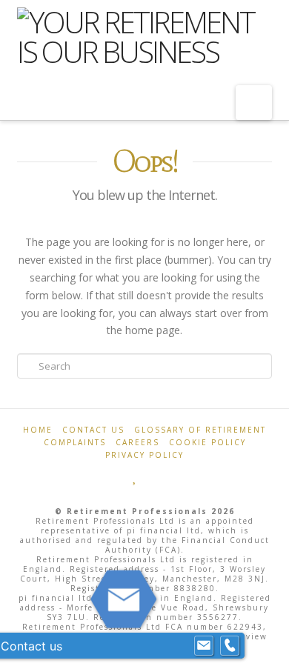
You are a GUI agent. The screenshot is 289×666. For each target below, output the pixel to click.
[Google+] (150, 476)
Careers (137, 442)
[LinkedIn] (168, 476)
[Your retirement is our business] (144, 37)
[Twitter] (135, 476)
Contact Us (93, 429)
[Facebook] (121, 476)
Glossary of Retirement (200, 429)
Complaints (75, 442)
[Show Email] (203, 646)
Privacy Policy (144, 455)
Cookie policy (207, 442)
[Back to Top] (269, 646)
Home (38, 429)
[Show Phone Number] (229, 646)
